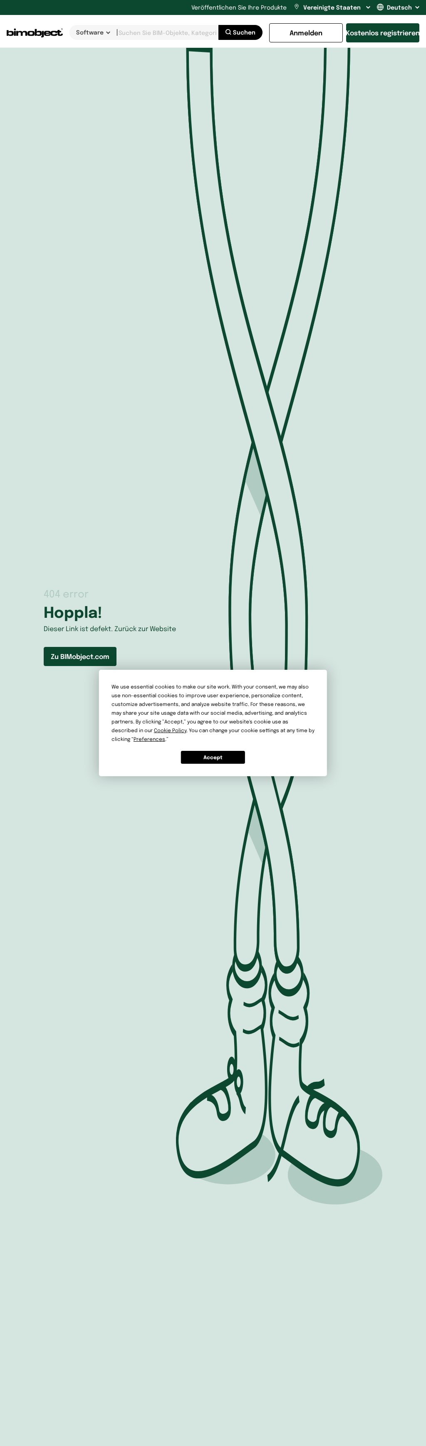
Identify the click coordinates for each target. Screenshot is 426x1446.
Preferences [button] (149, 739)
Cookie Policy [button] (170, 730)
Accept (213, 757)
